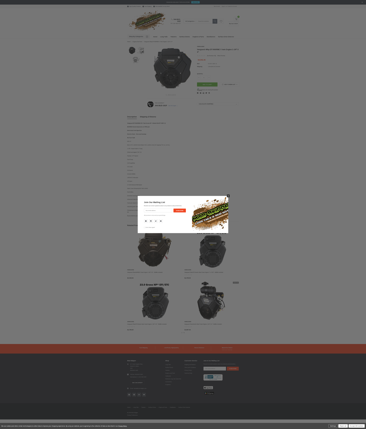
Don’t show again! (150, 227)
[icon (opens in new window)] (146, 221)
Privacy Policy (122, 426)
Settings (333, 426)
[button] (228, 195)
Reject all (343, 426)
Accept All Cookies (356, 426)
